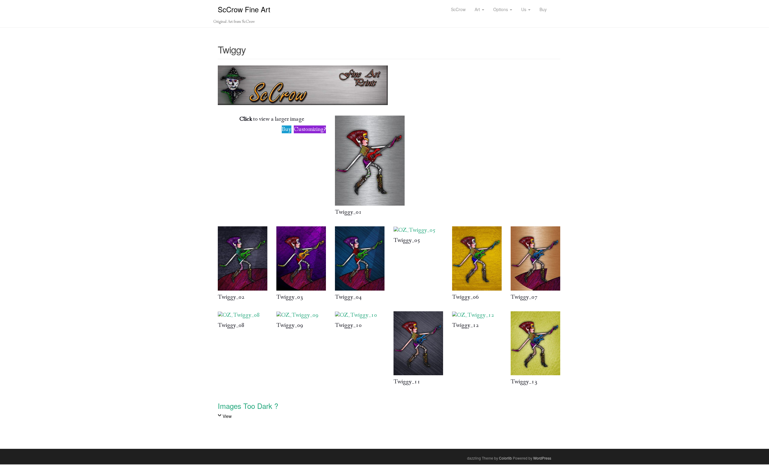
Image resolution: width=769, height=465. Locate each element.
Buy (286, 129)
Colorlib (505, 457)
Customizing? (310, 129)
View (227, 416)
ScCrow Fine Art (244, 9)
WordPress (542, 457)
